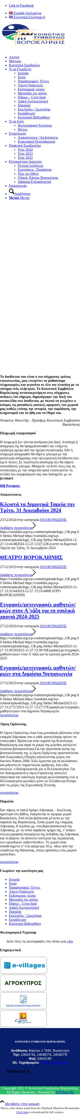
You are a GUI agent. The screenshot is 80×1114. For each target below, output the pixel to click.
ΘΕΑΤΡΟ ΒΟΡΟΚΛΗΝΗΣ (31, 557)
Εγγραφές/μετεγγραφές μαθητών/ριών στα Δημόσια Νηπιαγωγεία (38, 671)
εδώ (70, 941)
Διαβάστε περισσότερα (16, 528)
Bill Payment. (10, 486)
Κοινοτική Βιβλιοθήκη (25, 924)
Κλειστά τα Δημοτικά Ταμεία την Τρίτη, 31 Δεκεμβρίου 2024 (37, 507)
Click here (22, 1112)
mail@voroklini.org (54, 1062)
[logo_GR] (33, 44)
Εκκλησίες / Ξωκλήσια (25, 916)
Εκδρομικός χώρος (22, 895)
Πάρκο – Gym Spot (23, 903)
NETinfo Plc (65, 1092)
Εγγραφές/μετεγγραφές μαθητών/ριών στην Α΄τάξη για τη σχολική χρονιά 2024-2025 (38, 610)
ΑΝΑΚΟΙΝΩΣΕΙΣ (53, 520)
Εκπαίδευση (17, 920)
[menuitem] (44, 61)
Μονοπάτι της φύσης (23, 899)
